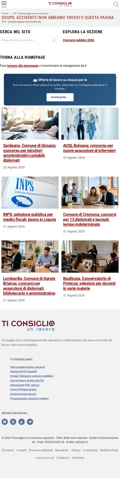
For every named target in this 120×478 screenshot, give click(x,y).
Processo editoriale (41, 450)
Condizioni (62, 457)
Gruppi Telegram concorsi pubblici (31, 376)
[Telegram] (30, 422)
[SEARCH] (115, 4)
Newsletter (62, 450)
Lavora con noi (45, 457)
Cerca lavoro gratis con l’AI (27, 380)
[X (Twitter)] (13, 422)
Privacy (76, 450)
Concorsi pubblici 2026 (78, 40)
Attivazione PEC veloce (24, 385)
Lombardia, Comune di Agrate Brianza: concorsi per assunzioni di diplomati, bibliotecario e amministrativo (29, 286)
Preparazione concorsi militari (29, 398)
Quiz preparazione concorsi (27, 367)
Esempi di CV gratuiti (23, 371)
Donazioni (78, 457)
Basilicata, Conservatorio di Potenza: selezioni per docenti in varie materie (89, 283)
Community (90, 450)
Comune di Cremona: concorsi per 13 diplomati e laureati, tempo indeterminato (89, 219)
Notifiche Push (109, 450)
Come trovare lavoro (23, 394)
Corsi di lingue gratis (23, 389)
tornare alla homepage (22, 66)
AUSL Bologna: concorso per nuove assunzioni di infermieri (89, 148)
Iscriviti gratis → (60, 97)
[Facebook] (5, 422)
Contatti (22, 450)
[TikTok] (21, 422)
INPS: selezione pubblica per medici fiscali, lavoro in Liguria (29, 217)
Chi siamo (8, 450)
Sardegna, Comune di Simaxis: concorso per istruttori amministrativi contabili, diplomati (29, 153)
